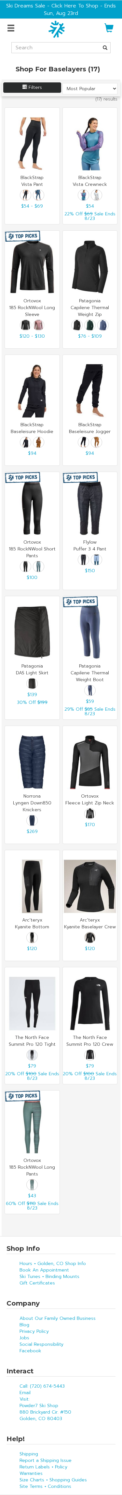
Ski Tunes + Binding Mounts (49, 1276)
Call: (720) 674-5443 (42, 1386)
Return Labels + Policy (43, 1467)
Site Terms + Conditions (45, 1486)
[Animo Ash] (96, 195)
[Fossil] (38, 442)
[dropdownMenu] (12, 28)
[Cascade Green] (90, 325)
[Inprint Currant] (83, 195)
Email (25, 1392)
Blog (24, 1324)
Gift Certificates (37, 1283)
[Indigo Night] (32, 820)
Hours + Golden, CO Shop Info (53, 1263)
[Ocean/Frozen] (96, 559)
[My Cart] (109, 30)
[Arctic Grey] (32, 1184)
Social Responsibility (41, 1344)
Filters (34, 87)
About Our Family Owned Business (58, 1318)
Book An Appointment (44, 1270)
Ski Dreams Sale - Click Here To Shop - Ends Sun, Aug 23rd (61, 9)
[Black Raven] (25, 325)
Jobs (24, 1337)
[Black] (25, 195)
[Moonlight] (38, 195)
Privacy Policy (34, 1331)
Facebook (30, 1350)
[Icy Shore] (38, 566)
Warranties (31, 1473)
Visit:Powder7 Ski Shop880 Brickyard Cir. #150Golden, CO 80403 (45, 1409)
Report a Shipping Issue (46, 1460)
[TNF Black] (32, 1055)
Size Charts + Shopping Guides (53, 1480)
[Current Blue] (103, 325)
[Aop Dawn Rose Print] (38, 325)
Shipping (29, 1454)
